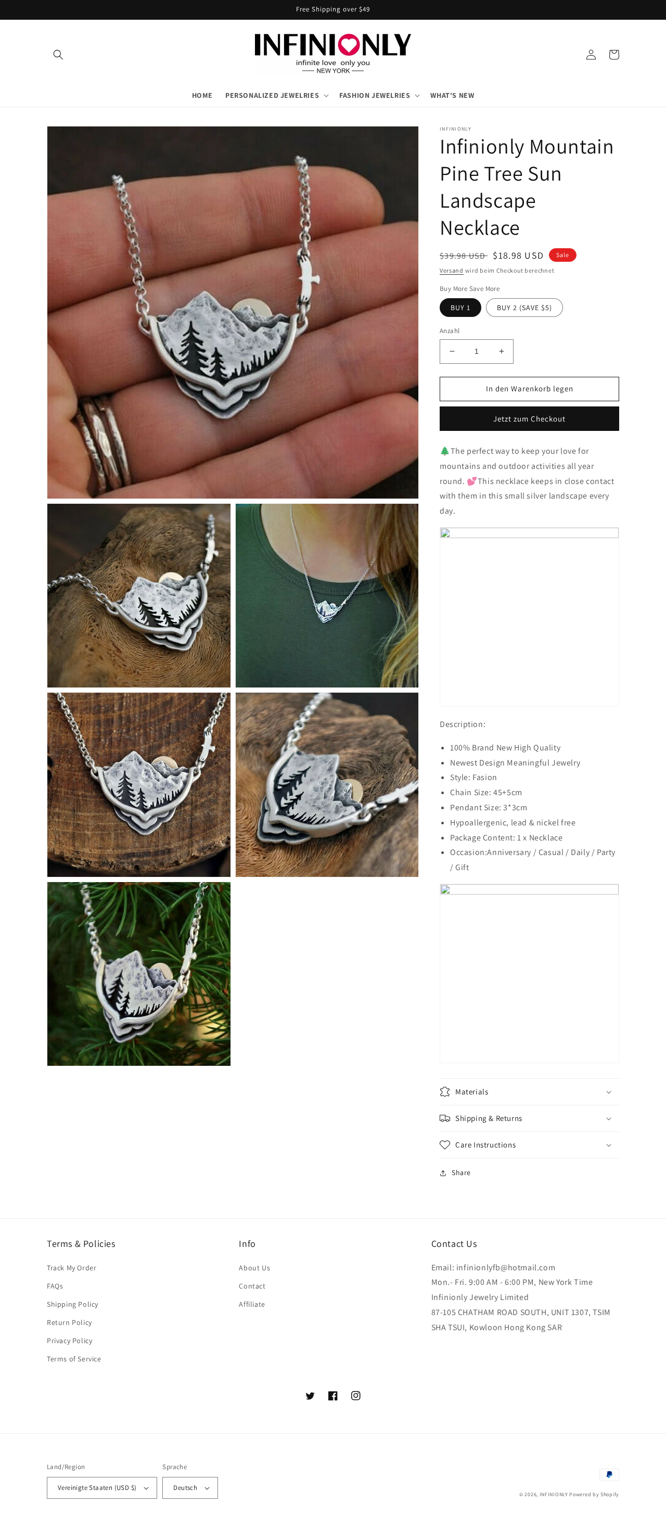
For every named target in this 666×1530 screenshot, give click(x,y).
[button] (58, 54)
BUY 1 (460, 307)
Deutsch (185, 1487)
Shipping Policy (72, 1304)
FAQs (55, 1286)
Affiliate (252, 1304)
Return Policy (69, 1322)
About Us (254, 1267)
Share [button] (461, 1172)
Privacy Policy (69, 1340)
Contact (252, 1286)
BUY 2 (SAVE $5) (524, 307)
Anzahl (449, 330)
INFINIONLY (554, 1494)
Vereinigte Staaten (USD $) (97, 1487)
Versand (452, 270)
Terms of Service (74, 1358)
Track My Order (71, 1267)
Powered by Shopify (594, 1494)
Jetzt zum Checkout (529, 419)
